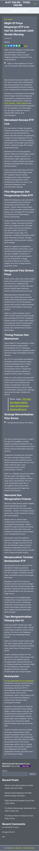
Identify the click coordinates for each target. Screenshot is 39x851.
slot (3, 837)
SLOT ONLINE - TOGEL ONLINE (22, 848)
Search (4, 771)
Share (26, 46)
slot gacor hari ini (8, 832)
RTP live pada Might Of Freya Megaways (19, 681)
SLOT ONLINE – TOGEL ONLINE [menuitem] (15, 103)
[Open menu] (35, 3)
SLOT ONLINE (8, 19)
